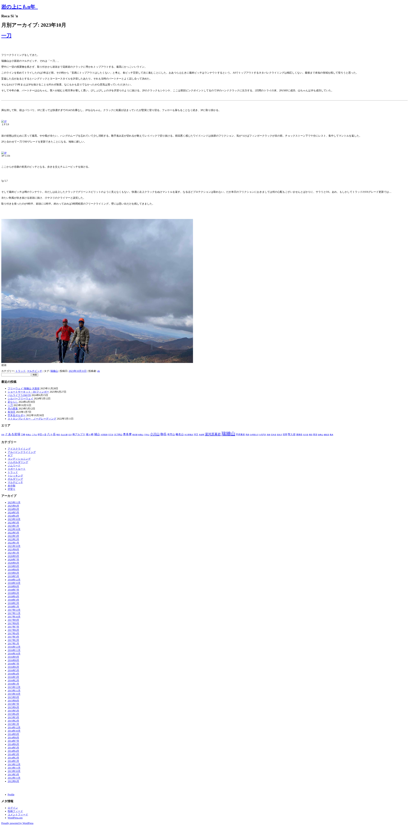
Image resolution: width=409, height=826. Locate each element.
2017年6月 (13, 630)
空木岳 (273, 435)
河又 (196, 434)
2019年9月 (13, 566)
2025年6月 (13, 505)
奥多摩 (127, 434)
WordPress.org (15, 817)
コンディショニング (19, 458)
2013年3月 (13, 774)
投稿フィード (15, 811)
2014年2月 (13, 757)
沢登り (11, 489)
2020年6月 (13, 563)
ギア (10, 455)
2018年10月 (14, 583)
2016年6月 (13, 667)
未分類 (11, 485)
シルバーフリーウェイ (20, 398)
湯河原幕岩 (213, 434)
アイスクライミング (19, 448)
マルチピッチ (34, 371)
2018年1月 (13, 606)
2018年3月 (13, 600)
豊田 (311, 435)
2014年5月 (13, 747)
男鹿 (247, 435)
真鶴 (268, 435)
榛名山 (180, 434)
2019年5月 (13, 576)
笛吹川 (279, 435)
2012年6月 (13, 781)
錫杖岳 (326, 435)
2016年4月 (13, 673)
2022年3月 (13, 536)
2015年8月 (13, 700)
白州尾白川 (254, 435)
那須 (315, 434)
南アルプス (78, 434)
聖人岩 (292, 434)
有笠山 (171, 434)
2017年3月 (13, 636)
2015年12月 (14, 687)
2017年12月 (14, 610)
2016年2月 (13, 680)
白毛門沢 (262, 435)
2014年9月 (13, 734)
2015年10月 (14, 694)
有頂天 (11, 412)
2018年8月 (13, 586)
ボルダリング (15, 479)
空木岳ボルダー (17, 415)
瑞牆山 (54, 371)
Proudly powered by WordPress (17, 823)
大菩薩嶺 (104, 435)
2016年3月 (13, 677)
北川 (70, 435)
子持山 (146, 435)
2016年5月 (13, 670)
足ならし (13, 402)
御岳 (163, 434)
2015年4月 (13, 714)
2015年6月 (13, 707)
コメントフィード (18, 814)
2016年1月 (13, 684)
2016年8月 (13, 660)
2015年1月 (13, 724)
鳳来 (331, 435)
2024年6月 (13, 509)
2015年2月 (13, 720)
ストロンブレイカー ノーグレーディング (32, 418)
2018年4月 (13, 596)
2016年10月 (14, 653)
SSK (2, 435)
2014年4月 (13, 751)
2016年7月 (13, 663)
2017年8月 (13, 623)
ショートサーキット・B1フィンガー (28, 391)
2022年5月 (13, 532)
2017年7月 (13, 626)
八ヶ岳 (51, 434)
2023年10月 (14, 519)
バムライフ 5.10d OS (19, 395)
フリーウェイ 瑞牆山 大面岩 (24, 388)
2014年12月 (14, 727)
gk (98, 371)
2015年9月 (13, 697)
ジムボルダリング (18, 462)
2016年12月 (14, 647)
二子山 (34, 435)
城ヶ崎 (89, 434)
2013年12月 (14, 764)
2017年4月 (13, 633)
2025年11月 (14, 502)
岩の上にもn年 (19, 7)
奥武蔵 (135, 435)
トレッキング (15, 475)
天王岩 (110, 435)
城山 (97, 434)
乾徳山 (28, 435)
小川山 (155, 434)
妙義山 (140, 435)
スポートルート (17, 469)
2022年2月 (13, 539)
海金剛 (201, 435)
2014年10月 (14, 731)
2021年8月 (13, 549)
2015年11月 (14, 690)
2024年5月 (13, 512)
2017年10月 (14, 616)
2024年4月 (13, 516)
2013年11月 (14, 767)
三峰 (23, 434)
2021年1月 (13, 553)
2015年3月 (13, 717)
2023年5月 (13, 522)
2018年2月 (13, 603)
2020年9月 (13, 556)
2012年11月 (14, 778)
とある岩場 (12, 434)
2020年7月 (13, 559)
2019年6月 (13, 573)
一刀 (6, 35)
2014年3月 (13, 754)
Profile (11, 794)
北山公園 (64, 435)
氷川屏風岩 (188, 435)
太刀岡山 (118, 434)
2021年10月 (14, 546)
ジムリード (14, 465)
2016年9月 (13, 657)
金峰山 (320, 435)
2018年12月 (14, 579)
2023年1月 (13, 526)
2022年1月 (13, 542)
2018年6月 (13, 593)
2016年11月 (14, 650)
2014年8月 (13, 737)
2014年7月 (13, 741)
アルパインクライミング (22, 452)
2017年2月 (13, 640)
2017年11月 (14, 613)
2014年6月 (13, 744)
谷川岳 (305, 435)
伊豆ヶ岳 (42, 434)
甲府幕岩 (240, 434)
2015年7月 (13, 704)
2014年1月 (13, 761)
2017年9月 (13, 620)
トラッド (20, 371)
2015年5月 (13, 710)
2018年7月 (13, 589)
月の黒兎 (13, 408)
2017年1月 (13, 643)
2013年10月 (14, 771)
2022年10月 (14, 529)
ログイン (13, 807)
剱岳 (58, 435)
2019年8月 (13, 569)
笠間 (285, 434)
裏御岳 (299, 434)
